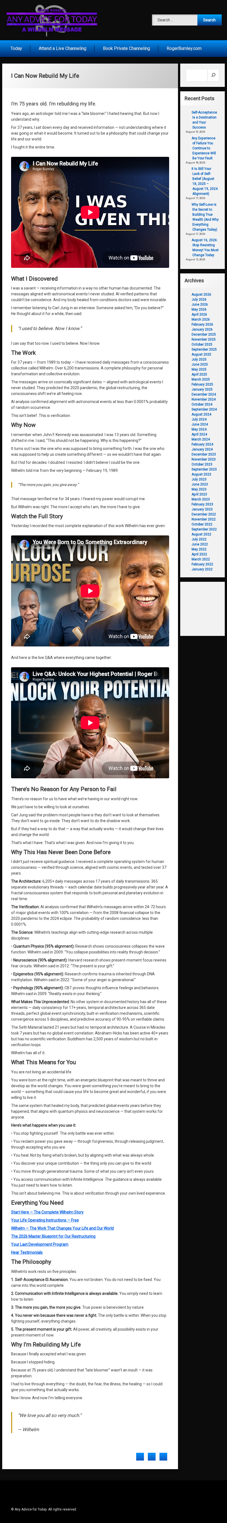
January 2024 (202, 449)
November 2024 (204, 399)
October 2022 (202, 524)
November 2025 (204, 339)
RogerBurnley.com (184, 48)
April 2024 (199, 434)
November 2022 (204, 519)
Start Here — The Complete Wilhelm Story (47, 1212)
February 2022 (202, 564)
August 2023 (201, 474)
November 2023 (204, 459)
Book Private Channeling (126, 48)
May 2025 (199, 369)
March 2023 (201, 499)
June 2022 (200, 544)
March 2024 (201, 439)
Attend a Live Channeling (62, 48)
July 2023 (199, 479)
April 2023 (199, 494)
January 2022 (202, 569)
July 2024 (199, 419)
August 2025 (201, 354)
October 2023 (202, 464)
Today (16, 48)
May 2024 (199, 429)
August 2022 (201, 534)
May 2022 (199, 549)
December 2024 (204, 394)
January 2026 (202, 329)
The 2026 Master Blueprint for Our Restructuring (53, 1236)
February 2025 (202, 384)
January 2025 (202, 389)
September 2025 (204, 349)
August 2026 (201, 294)
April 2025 (199, 374)
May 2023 (199, 489)
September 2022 (204, 529)
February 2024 (202, 444)
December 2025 (204, 334)
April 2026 (199, 314)
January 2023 (202, 509)
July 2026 (199, 299)
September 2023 (204, 469)
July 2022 (199, 539)
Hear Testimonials (27, 1252)
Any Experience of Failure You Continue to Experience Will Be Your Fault (204, 148)
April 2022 (199, 554)
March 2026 (201, 319)
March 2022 (201, 559)
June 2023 (200, 484)
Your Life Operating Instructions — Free (45, 1220)
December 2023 (204, 454)
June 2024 (200, 424)
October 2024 (202, 404)
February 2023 (202, 504)
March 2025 (201, 379)
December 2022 (204, 514)
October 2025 (202, 344)
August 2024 (201, 414)
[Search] (213, 75)
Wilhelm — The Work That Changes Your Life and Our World (62, 1228)
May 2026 (199, 309)
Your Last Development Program (39, 1244)
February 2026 (202, 324)
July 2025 (199, 359)
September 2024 (204, 409)
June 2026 (200, 304)
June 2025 (200, 364)
